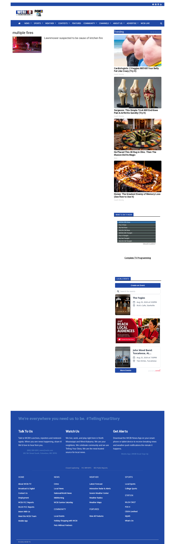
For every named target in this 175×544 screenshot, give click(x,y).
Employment (23, 498)
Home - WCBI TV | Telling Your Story (30, 13)
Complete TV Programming (138, 257)
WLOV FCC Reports (26, 507)
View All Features (96, 516)
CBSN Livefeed (131, 511)
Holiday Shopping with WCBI (65, 520)
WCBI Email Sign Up (140, 454)
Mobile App (125, 454)
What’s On (129, 520)
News (26, 23)
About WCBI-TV (24, 484)
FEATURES (76, 23)
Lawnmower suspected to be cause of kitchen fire (73, 38)
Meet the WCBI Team (27, 516)
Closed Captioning (72, 468)
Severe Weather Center (99, 493)
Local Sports (130, 484)
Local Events (59, 516)
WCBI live (145, 23)
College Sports (131, 488)
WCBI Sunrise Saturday (63, 502)
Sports (37, 23)
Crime (56, 484)
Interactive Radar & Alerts (100, 488)
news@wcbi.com (46, 450)
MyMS (127, 516)
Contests (63, 23)
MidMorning (59, 498)
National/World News (63, 493)
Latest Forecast (95, 484)
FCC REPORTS (86, 468)
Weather (49, 23)
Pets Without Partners (63, 525)
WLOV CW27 (130, 502)
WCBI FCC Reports (26, 502)
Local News (59, 488)
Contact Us (23, 493)
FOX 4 (127, 507)
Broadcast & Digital (26, 488)
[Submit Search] (161, 23)
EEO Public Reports (100, 468)
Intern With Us (24, 511)
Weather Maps (95, 502)
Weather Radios (96, 498)
